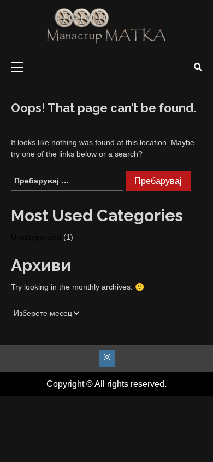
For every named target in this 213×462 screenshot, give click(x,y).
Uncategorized (36, 237)
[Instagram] (107, 358)
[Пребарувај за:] (67, 181)
